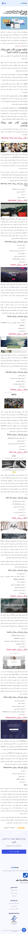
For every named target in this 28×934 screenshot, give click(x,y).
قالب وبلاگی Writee (18, 389)
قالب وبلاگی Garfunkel (17, 200)
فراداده (19, 46)
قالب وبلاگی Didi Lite (17, 452)
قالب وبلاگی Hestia (17, 264)
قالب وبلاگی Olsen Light (16, 649)
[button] (5, 3)
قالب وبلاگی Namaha (17, 334)
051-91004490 (22, 880)
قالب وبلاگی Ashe (19, 518)
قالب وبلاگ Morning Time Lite (13, 138)
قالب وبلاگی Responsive (15, 717)
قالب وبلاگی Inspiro (18, 596)
